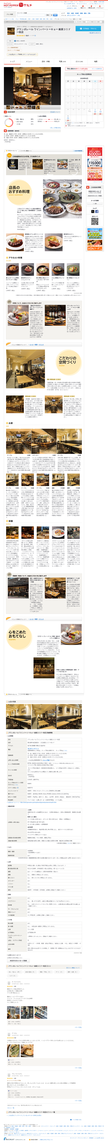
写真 (62, 61)
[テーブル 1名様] (18, 441)
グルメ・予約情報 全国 (21, 19)
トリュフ (66, 1130)
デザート (6, 1132)
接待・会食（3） (72, 972)
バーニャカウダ (58, 1130)
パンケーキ (100, 1130)
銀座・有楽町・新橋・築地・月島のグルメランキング (60, 1133)
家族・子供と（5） (45, 972)
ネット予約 (46, 760)
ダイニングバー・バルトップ (48, 1126)
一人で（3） (12, 975)
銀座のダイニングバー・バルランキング (30, 1135)
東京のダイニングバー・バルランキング (36, 1133)
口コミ (79, 61)
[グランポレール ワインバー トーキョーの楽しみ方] (55, 315)
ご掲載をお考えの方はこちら (46, 1139)
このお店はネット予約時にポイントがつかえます (22, 54)
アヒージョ (12, 1132)
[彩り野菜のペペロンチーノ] (73, 269)
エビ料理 (21, 1130)
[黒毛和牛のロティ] (54, 242)
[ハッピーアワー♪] (13, 164)
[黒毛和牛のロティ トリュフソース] (27, 269)
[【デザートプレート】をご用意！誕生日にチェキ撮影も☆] (71, 634)
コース (31, 344)
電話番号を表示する (95, 33)
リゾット (71, 1130)
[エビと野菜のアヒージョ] (58, 269)
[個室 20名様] (73, 480)
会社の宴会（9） (30, 972)
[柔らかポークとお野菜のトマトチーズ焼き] (12, 269)
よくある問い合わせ (70, 3)
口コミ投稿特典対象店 (13, 47)
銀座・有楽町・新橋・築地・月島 (80, 13)
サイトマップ (73, 1138)
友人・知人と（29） (14, 972)
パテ (76, 1130)
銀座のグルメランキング (14, 1135)
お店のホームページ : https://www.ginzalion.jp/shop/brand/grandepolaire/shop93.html (32, 802)
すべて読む (79, 1027)
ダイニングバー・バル (73, 15)
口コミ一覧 (11, 1108)
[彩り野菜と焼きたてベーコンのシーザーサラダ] (42, 269)
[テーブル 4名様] (69, 441)
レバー (46, 1130)
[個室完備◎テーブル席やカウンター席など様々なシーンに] (55, 588)
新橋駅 (17, 1129)
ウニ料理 (16, 1130)
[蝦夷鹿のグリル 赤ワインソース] (15, 242)
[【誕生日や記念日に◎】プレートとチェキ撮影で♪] (18, 315)
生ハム (17, 1132)
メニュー (29, 61)
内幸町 (100, 1)
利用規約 (91, 1138)
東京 (68, 13)
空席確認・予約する (89, 28)
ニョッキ (94, 1130)
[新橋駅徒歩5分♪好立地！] (37, 164)
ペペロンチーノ (86, 1130)
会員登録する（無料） (72, 8)
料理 (36, 344)
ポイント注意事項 (96, 68)
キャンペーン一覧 (98, 181)
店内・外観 (46, 61)
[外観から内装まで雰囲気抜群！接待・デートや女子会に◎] (44, 667)
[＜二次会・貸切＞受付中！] (62, 164)
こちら (65, 750)
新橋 (103, 1)
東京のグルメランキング (20, 1133)
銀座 (51, 19)
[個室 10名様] (58, 480)
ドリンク (41, 344)
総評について (56, 112)
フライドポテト (33, 1130)
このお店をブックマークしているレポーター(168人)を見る (24, 1115)
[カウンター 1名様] (44, 441)
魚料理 (26, 1130)
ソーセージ (40, 1130)
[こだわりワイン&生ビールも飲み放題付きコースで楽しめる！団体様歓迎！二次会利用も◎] (62, 198)
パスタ (80, 1130)
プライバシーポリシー (83, 1138)
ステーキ (51, 1130)
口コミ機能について (74, 967)
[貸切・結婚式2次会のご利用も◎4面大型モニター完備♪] (18, 588)
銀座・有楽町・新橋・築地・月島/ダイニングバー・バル (69, 1126)
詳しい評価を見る (56, 127)
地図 (95, 61)
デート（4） (59, 972)
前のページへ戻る (9, 19)
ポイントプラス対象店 (14, 50)
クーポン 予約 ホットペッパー (97, 3)
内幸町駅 (12, 1129)
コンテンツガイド (82, 3)
